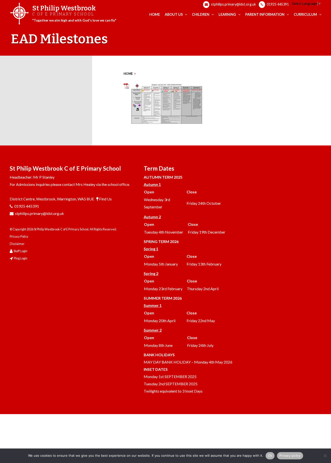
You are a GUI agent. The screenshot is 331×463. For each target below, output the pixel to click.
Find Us (105, 199)
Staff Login (20, 251)
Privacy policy (290, 455)
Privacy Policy (19, 236)
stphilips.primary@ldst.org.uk (233, 4)
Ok (270, 455)
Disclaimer (17, 244)
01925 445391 (277, 4)
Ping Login (20, 258)
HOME (128, 74)
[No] (325, 455)
